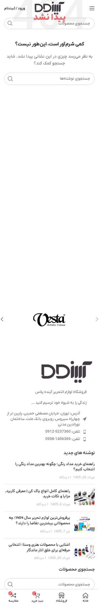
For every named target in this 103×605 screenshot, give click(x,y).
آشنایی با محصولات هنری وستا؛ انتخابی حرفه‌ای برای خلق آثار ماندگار (39, 548)
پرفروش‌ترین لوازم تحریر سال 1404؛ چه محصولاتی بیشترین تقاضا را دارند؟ (39, 521)
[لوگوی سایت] (49, 8)
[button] (96, 319)
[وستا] (49, 319)
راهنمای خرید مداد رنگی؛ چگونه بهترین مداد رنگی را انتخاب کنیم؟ (55, 467)
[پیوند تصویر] (66, 372)
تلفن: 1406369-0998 (62, 439)
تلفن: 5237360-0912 (62, 431)
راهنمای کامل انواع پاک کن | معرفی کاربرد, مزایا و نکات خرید (37, 494)
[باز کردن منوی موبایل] (92, 8)
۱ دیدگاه (65, 477)
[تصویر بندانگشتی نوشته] (84, 498)
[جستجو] (10, 23)
